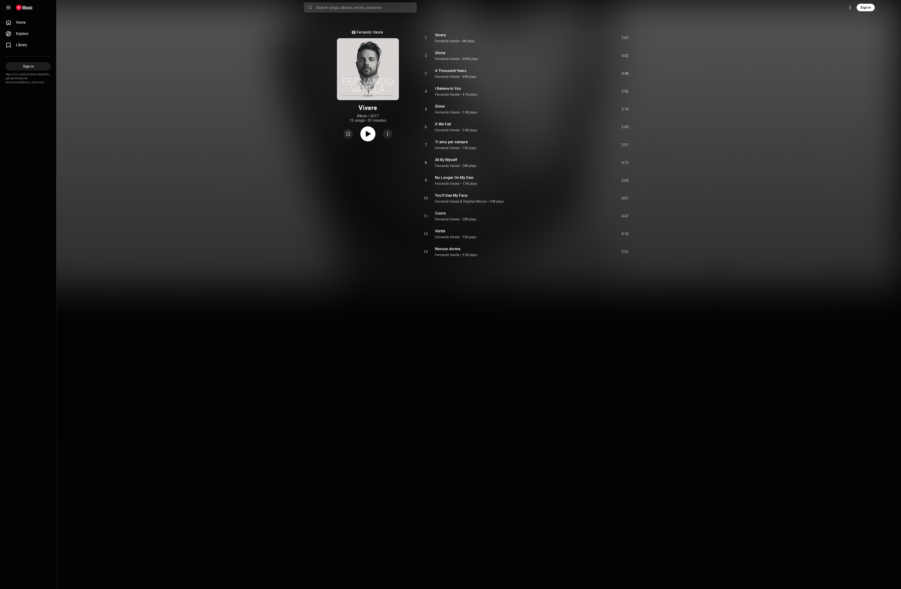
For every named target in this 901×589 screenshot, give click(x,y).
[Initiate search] (310, 7)
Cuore (440, 213)
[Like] (589, 38)
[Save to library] (348, 134)
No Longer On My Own (454, 177)
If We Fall (443, 124)
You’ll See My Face (451, 195)
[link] (28, 22)
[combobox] (366, 7)
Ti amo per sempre (451, 142)
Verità (440, 231)
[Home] (24, 7)
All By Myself (446, 160)
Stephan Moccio (475, 201)
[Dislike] (598, 38)
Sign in (865, 7)
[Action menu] (387, 134)
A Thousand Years (450, 70)
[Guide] (8, 7)
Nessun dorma (447, 249)
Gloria (440, 53)
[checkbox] (625, 38)
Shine (440, 106)
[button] (348, 134)
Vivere (440, 35)
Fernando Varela (369, 32)
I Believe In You (448, 88)
